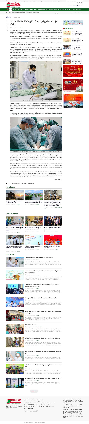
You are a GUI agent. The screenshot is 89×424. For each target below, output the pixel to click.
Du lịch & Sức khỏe (62, 9)
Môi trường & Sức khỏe (43, 9)
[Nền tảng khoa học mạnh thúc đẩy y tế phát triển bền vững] (34, 240)
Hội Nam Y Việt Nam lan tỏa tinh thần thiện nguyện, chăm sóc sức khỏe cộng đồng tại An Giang (77, 47)
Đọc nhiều (80, 12)
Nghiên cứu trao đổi (29, 9)
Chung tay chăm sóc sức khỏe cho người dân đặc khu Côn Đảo (41, 298)
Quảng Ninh (24, 183)
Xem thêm (34, 391)
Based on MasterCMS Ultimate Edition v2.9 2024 (34, 422)
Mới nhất (74, 12)
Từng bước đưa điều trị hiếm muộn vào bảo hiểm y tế (39, 257)
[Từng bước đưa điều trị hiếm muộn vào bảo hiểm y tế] (15, 262)
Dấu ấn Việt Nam (16, 17)
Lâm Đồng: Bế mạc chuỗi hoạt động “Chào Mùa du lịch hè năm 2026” (43, 378)
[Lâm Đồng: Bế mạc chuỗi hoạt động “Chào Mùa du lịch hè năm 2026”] (15, 383)
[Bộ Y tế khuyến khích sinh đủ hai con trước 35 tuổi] (53, 221)
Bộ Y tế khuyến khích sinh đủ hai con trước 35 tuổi (19, 12)
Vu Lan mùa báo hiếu (30, 324)
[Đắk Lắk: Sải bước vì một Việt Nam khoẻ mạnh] (53, 240)
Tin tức (10, 9)
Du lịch (18, 204)
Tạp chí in (73, 9)
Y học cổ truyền (21, 9)
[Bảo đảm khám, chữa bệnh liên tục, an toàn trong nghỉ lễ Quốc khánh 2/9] (15, 356)
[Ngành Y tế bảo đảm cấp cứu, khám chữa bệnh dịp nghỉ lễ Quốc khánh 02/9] (15, 240)
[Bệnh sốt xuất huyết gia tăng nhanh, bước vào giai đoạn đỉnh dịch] (15, 342)
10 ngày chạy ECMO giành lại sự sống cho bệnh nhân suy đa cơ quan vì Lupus (14, 229)
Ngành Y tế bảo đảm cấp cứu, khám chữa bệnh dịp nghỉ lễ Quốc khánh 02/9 (14, 248)
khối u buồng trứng (16, 183)
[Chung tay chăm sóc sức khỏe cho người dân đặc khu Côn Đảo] (15, 302)
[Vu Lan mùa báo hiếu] (15, 329)
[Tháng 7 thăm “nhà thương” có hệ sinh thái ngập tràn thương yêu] (34, 221)
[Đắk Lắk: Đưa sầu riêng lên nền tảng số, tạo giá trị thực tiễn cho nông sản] (15, 369)
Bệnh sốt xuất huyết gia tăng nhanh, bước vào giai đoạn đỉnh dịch (42, 338)
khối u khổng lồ (31, 183)
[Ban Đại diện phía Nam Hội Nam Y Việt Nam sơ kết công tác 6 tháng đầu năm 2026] (67, 61)
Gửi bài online (79, 9)
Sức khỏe (15, 9)
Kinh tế (35, 9)
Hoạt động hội (68, 28)
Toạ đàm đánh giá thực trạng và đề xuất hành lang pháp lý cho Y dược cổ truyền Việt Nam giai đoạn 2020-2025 (77, 33)
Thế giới (68, 9)
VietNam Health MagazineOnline (75, 5)
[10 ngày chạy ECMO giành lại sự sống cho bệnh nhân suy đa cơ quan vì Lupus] (15, 221)
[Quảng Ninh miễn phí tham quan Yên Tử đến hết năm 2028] (15, 195)
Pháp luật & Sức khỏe (53, 9)
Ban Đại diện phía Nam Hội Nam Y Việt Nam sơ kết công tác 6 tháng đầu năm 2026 (77, 62)
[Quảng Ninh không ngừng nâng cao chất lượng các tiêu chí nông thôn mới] (34, 195)
